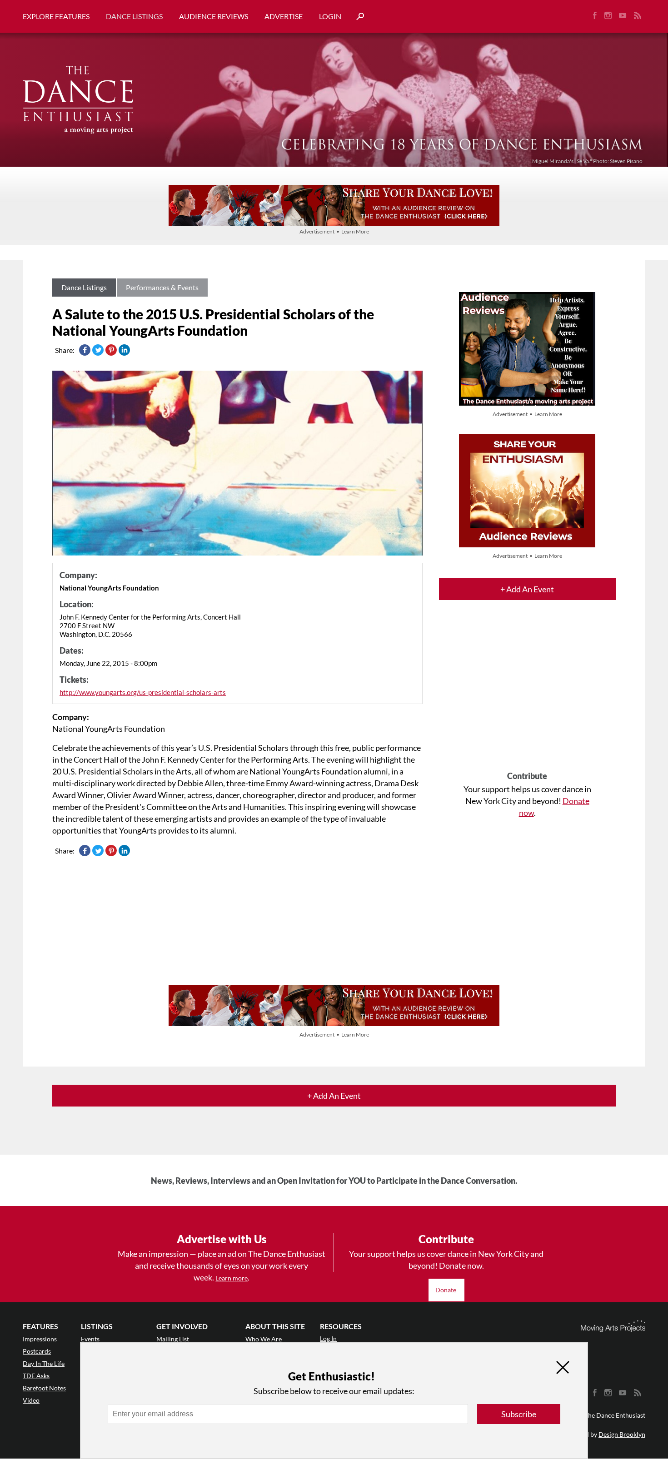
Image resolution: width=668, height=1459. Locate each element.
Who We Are (263, 1339)
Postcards (37, 1351)
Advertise (283, 16)
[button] (356, 16)
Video (31, 1400)
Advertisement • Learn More (334, 231)
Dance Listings (134, 16)
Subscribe (518, 1414)
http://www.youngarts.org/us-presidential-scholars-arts (143, 692)
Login (330, 16)
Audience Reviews (213, 16)
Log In (328, 1338)
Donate (446, 1290)
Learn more (231, 1278)
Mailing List (172, 1339)
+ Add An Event (527, 589)
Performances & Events (162, 287)
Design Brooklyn (621, 1434)
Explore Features (56, 16)
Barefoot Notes (44, 1388)
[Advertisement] (527, 693)
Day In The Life (44, 1363)
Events (90, 1339)
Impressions (40, 1339)
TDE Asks (36, 1376)
